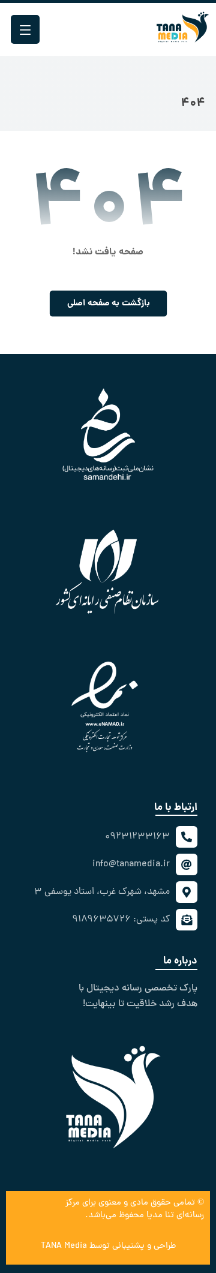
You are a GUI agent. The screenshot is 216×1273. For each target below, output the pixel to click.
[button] (25, 29)
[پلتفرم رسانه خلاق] (183, 23)
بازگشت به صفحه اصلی (108, 304)
